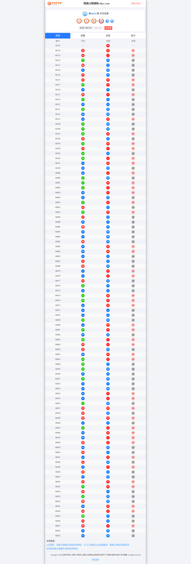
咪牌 (109, 28)
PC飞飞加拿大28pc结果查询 (96, 545)
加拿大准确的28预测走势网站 (69, 545)
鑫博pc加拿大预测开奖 (119, 545)
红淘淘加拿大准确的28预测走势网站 (62, 548)
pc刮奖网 (50, 545)
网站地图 (95, 560)
